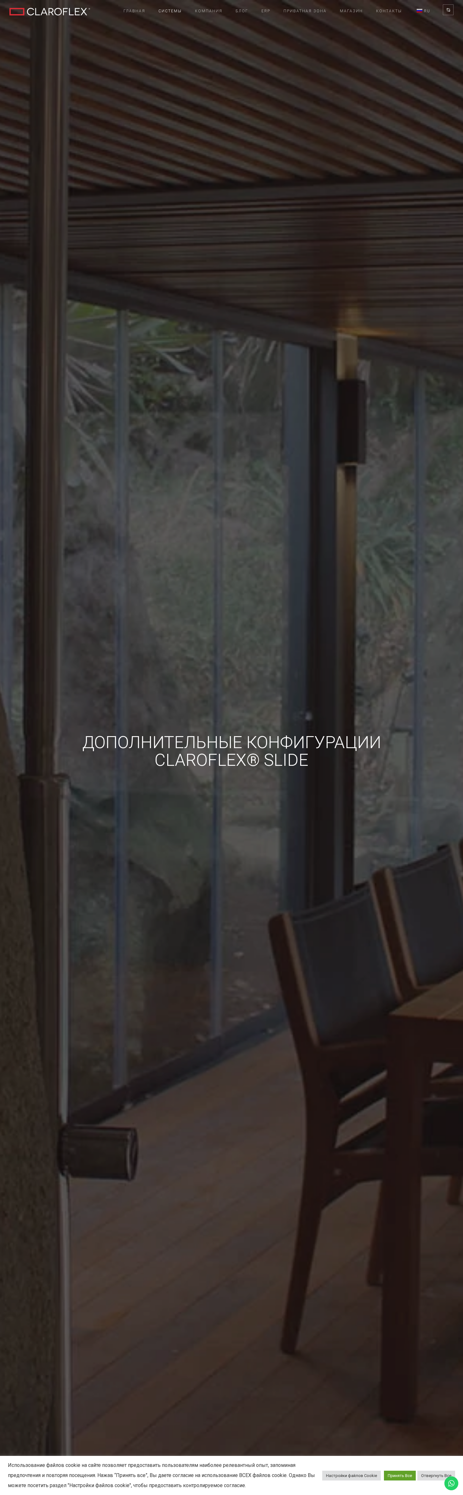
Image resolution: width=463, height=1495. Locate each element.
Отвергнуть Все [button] (436, 1475)
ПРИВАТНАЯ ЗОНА (305, 11)
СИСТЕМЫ (170, 11)
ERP (265, 11)
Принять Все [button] (400, 1475)
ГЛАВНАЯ (134, 11)
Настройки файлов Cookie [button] (351, 1475)
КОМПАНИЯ (208, 11)
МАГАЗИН (351, 11)
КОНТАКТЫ (389, 11)
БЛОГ (242, 11)
